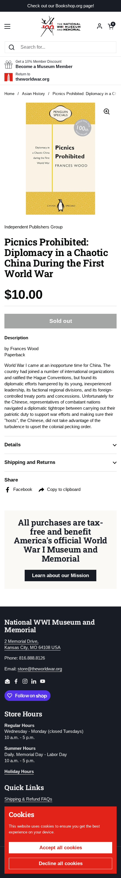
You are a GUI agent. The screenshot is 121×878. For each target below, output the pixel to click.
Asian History (33, 93)
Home (9, 93)
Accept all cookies (60, 847)
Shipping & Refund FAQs (28, 799)
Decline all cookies (61, 863)
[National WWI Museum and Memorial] (60, 26)
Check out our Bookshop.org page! (60, 6)
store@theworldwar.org (40, 669)
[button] (111, 26)
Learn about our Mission (60, 575)
